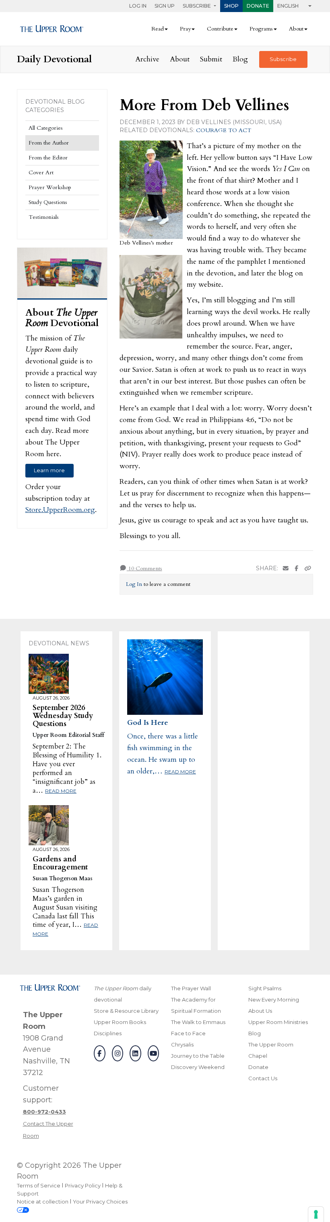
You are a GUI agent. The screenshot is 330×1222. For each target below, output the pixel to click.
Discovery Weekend (198, 1067)
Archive (147, 59)
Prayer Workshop (50, 187)
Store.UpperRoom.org (60, 510)
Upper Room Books (120, 1022)
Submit (211, 59)
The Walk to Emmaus (198, 1022)
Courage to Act (223, 130)
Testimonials (44, 217)
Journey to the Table (198, 1056)
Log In (137, 6)
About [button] (296, 29)
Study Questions (48, 202)
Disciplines (108, 1033)
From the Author (49, 143)
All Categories (46, 128)
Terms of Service (38, 1185)
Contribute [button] (220, 29)
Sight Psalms (264, 988)
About (180, 59)
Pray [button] (185, 29)
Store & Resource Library (126, 1011)
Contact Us (262, 1078)
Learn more (49, 470)
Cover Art (41, 172)
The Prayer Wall (191, 988)
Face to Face (188, 1033)
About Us (260, 1011)
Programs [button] (261, 29)
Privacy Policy (83, 1185)
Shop (231, 6)
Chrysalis (182, 1044)
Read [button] (157, 29)
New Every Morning (273, 999)
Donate (258, 6)
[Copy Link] (307, 568)
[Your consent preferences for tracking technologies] (316, 1214)
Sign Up (165, 6)
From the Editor (48, 157)
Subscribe (283, 59)
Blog (240, 59)
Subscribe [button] (197, 6)
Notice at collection (42, 1201)
